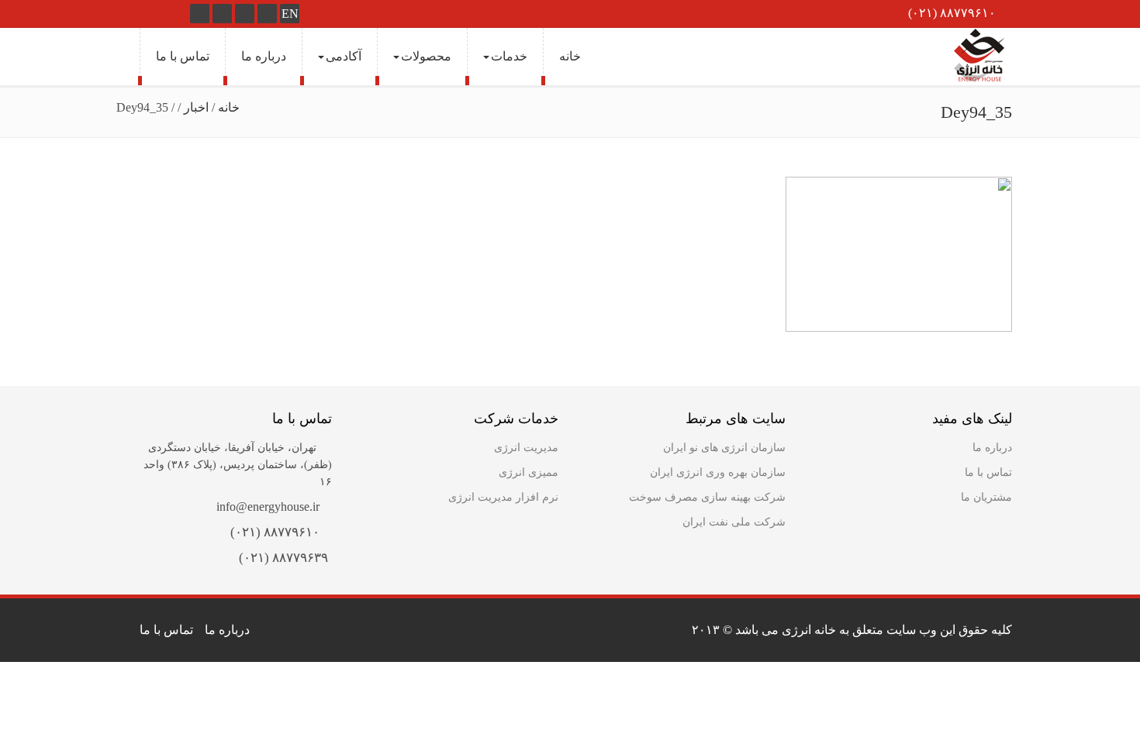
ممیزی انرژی (528, 472)
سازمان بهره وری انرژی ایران (718, 472)
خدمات (509, 56)
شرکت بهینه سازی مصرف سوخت (707, 497)
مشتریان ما (986, 497)
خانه (570, 56)
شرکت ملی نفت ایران (734, 522)
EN (290, 13)
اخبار (196, 107)
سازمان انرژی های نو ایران (724, 447)
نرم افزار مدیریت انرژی (503, 497)
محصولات (426, 56)
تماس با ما (182, 56)
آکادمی (343, 56)
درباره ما (263, 56)
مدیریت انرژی (526, 447)
